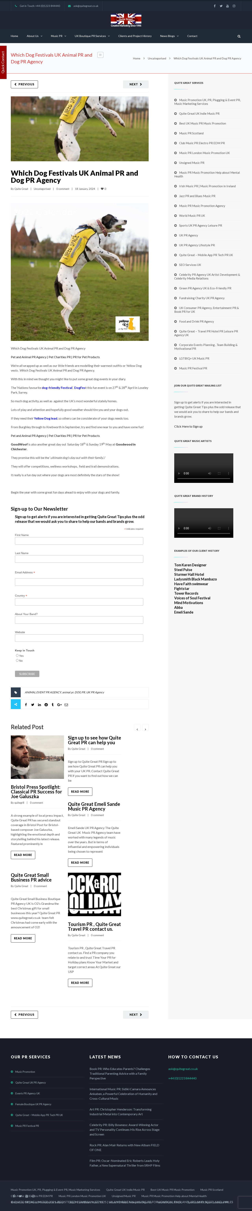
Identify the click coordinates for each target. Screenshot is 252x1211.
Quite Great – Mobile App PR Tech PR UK (206, 255)
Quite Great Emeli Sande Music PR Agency (94, 806)
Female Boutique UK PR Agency (33, 1104)
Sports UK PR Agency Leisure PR (200, 225)
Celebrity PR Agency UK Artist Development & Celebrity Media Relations (207, 276)
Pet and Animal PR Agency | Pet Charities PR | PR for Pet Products (55, 357)
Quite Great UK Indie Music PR (199, 113)
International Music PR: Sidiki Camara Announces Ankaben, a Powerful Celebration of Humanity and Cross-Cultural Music (123, 1093)
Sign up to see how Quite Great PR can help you (94, 740)
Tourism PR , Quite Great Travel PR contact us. (94, 926)
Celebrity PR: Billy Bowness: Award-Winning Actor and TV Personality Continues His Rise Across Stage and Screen (124, 1129)
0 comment (62, 188)
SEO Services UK (190, 265)
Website (20, 632)
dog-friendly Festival (57, 387)
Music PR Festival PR (193, 368)
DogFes (79, 387)
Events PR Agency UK (27, 1093)
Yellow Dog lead (45, 418)
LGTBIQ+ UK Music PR (194, 358)
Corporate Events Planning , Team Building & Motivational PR (205, 346)
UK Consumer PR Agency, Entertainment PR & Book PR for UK (206, 309)
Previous (26, 84)
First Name (22, 535)
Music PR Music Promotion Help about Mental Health (207, 174)
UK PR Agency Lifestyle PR (197, 245)
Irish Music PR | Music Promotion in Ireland (207, 186)
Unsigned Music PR (191, 162)
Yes (21, 655)
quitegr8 (19, 802)
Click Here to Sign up (188, 426)
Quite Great (21, 188)
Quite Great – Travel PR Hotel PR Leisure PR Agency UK (206, 333)
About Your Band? (26, 614)
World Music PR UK (192, 215)
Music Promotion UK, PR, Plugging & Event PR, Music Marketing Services (207, 101)
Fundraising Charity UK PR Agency (202, 298)
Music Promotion (25, 1071)
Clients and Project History (135, 36)
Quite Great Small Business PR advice (31, 877)
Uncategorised (157, 58)
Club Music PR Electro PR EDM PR (202, 143)
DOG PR (80, 692)
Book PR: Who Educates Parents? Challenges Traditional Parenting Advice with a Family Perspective (120, 1073)
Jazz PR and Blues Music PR (197, 196)
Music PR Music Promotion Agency (202, 206)
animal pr (67, 692)
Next (134, 84)
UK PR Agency (95, 692)
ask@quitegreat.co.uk (85, 5)
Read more (23, 855)
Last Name (22, 553)
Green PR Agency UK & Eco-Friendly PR (205, 288)
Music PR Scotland (191, 133)
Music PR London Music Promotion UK (204, 153)
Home (14, 36)
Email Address (25, 572)
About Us (33, 36)
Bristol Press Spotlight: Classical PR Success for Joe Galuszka (36, 791)
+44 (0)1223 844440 (47, 5)
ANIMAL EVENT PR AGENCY (43, 692)
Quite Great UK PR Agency (30, 1082)
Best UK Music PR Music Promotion (202, 123)
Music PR (56, 36)
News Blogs (167, 36)
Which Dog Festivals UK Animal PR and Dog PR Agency (74, 176)
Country (21, 596)
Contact (192, 36)
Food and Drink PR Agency (196, 321)
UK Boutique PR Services (90, 36)
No (21, 660)
